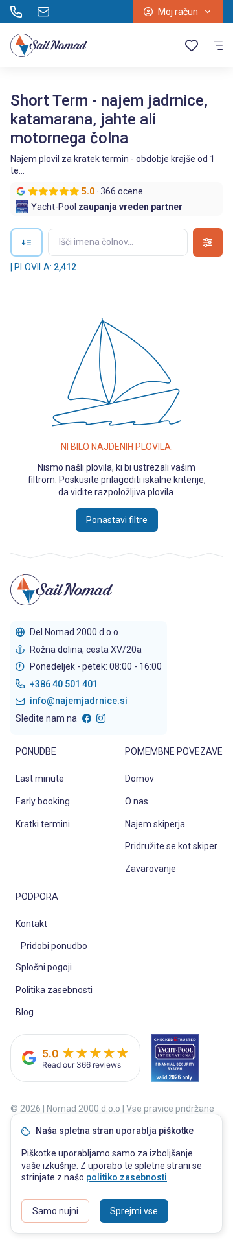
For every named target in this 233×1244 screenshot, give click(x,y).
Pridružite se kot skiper (171, 846)
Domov (139, 778)
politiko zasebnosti (126, 1177)
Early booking (43, 801)
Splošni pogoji (44, 967)
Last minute (40, 778)
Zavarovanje (150, 868)
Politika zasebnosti (54, 990)
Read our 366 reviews (81, 1065)
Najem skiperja (155, 824)
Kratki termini (43, 824)
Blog (25, 1012)
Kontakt (31, 924)
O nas (136, 801)
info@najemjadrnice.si (79, 701)
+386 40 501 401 (64, 684)
